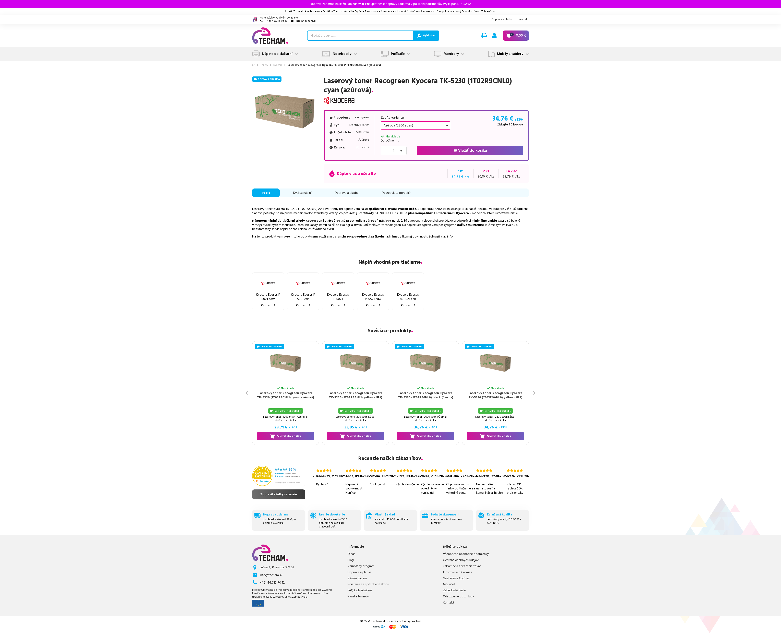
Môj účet (449, 584)
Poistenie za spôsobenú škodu (368, 584)
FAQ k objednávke (360, 590)
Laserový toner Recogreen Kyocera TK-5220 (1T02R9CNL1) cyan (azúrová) (283, 395)
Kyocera (278, 65)
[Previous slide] (247, 393)
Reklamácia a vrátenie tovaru (462, 566)
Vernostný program (361, 566)
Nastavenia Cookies (456, 578)
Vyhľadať (429, 36)
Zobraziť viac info (441, 236)
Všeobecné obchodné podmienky (466, 554)
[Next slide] (534, 393)
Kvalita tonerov (358, 596)
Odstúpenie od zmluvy (458, 596)
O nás (351, 554)
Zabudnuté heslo (454, 590)
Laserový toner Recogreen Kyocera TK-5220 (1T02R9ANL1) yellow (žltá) (354, 395)
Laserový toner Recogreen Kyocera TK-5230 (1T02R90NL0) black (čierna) (423, 395)
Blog (351, 560)
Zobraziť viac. (488, 11)
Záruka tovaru (357, 578)
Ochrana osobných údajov (461, 560)
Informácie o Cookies (457, 572)
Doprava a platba (502, 19)
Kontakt (524, 19)
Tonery (264, 65)
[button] (484, 36)
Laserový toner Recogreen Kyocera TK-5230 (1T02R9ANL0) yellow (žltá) (494, 395)
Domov (253, 64)
